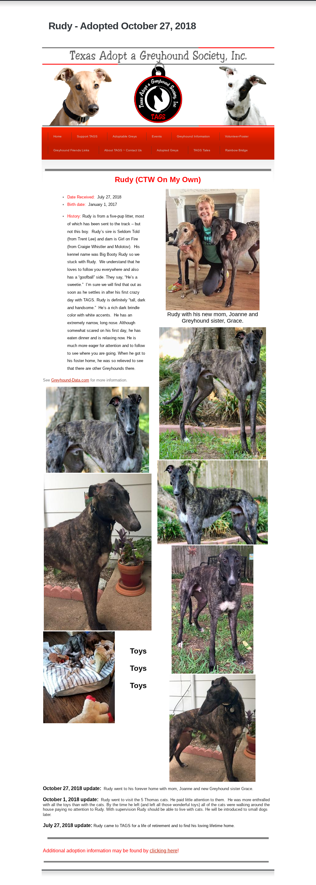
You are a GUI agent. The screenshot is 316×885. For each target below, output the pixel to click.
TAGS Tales (201, 150)
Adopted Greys (167, 150)
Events (157, 136)
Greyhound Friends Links (71, 150)
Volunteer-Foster (236, 136)
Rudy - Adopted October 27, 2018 (122, 25)
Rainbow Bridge (236, 150)
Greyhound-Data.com (70, 380)
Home (57, 136)
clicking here (163, 850)
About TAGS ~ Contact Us (123, 150)
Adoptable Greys (125, 136)
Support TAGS (87, 136)
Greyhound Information (193, 136)
